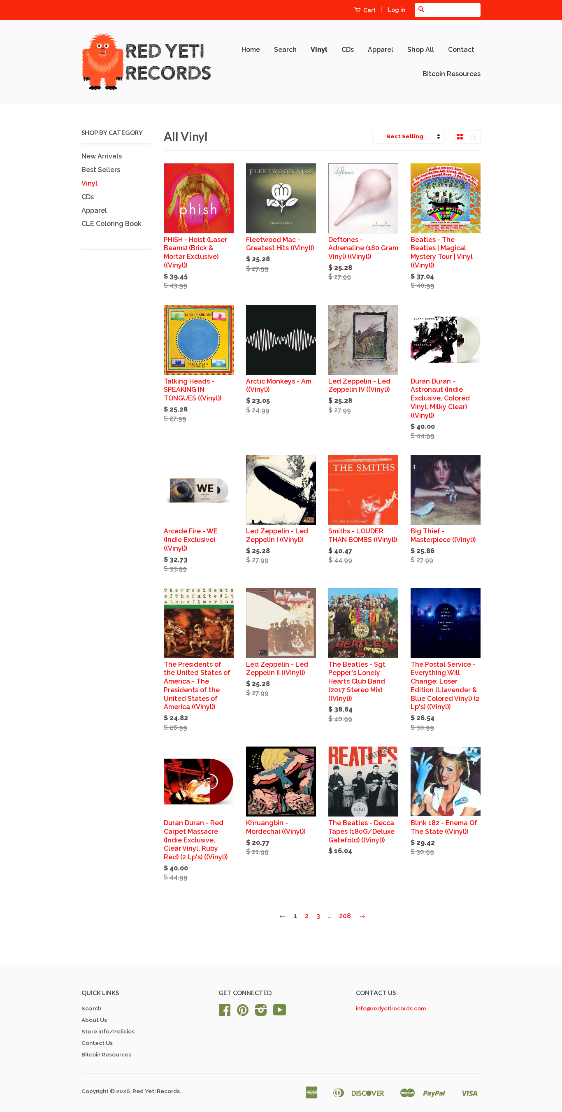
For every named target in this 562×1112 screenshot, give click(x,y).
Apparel (380, 50)
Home (251, 50)
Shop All (420, 50)
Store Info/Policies (108, 1031)
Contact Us (97, 1043)
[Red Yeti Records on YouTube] (279, 1013)
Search (285, 50)
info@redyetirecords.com (391, 1008)
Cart (369, 10)
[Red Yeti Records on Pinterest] (243, 1013)
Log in (396, 10)
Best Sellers (100, 170)
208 (345, 916)
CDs (347, 50)
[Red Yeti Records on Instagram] (261, 1013)
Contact (461, 50)
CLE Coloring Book (111, 224)
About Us (94, 1020)
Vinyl (319, 50)
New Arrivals (101, 156)
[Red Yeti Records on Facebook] (224, 1013)
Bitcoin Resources (452, 74)
